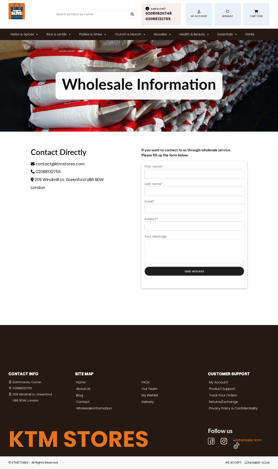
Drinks (249, 34)
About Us (83, 388)
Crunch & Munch (128, 34)
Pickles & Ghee (90, 34)
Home (80, 382)
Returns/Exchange (223, 401)
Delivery (148, 401)
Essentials (225, 34)
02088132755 (158, 18)
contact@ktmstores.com (60, 164)
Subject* (151, 219)
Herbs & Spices (22, 34)
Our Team (149, 388)
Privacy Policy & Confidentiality (233, 408)
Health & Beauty (192, 34)
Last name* (153, 184)
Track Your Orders (223, 395)
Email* (149, 201)
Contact (83, 401)
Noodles (160, 34)
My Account (218, 382)
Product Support (222, 388)
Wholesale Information (94, 408)
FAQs (145, 382)
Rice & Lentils (57, 34)
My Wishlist (150, 395)
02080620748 (159, 13)
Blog (79, 395)
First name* (153, 166)
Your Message (155, 236)
